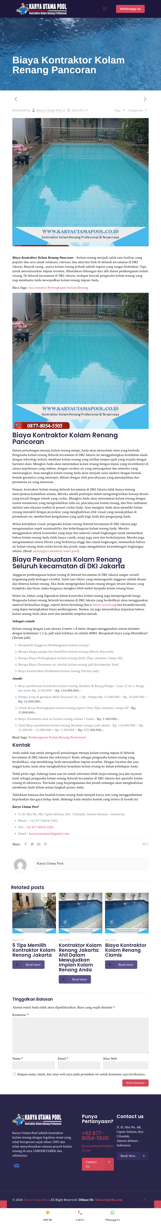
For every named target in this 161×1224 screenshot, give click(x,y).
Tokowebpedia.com (108, 1200)
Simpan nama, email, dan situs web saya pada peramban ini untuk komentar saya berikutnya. (81, 1074)
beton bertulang (104, 605)
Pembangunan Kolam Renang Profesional (57, 737)
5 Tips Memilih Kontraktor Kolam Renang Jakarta (33, 950)
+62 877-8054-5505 (43, 821)
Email (63, 1058)
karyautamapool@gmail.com (49, 833)
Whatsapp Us (130, 9)
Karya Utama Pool (49, 110)
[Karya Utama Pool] (41, 9)
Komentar (20, 1015)
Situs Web (110, 1058)
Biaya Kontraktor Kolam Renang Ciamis (125, 950)
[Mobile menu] (105, 8)
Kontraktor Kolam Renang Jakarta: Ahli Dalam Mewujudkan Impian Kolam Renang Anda (80, 957)
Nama (17, 1058)
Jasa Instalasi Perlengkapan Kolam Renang (58, 287)
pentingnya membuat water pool (55, 551)
